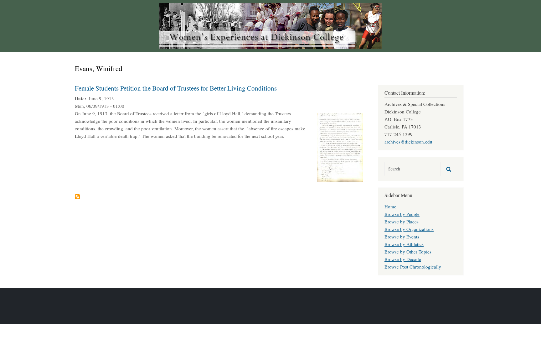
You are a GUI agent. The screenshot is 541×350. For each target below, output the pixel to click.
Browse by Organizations (409, 229)
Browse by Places (401, 221)
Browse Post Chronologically (412, 267)
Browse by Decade (402, 259)
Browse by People (402, 214)
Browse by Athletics (404, 244)
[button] (340, 146)
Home (390, 206)
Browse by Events (401, 236)
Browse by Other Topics (407, 251)
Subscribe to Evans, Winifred (77, 196)
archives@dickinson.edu (408, 141)
